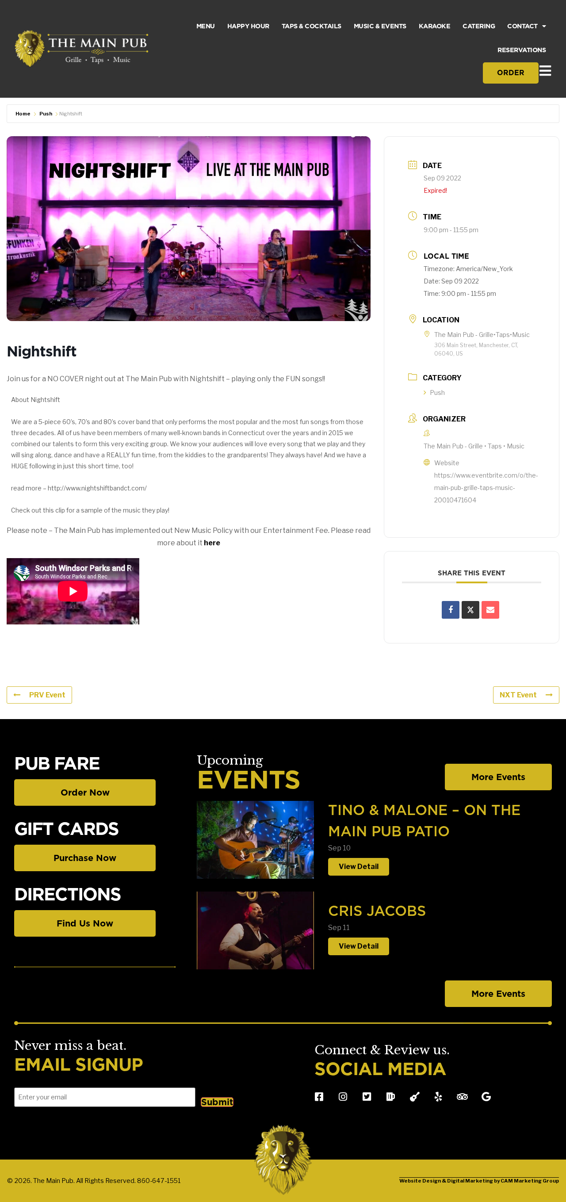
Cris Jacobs (377, 910)
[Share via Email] (490, 610)
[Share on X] (470, 610)
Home (23, 114)
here (212, 543)
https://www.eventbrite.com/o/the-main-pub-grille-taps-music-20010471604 (486, 487)
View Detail (359, 866)
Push (45, 114)
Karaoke (435, 26)
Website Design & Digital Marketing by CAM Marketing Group (479, 1181)
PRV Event (47, 695)
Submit (217, 1102)
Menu (205, 26)
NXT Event (518, 695)
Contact (522, 26)
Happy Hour (248, 26)
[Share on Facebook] (450, 610)
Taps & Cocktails (311, 26)
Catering (479, 26)
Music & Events (380, 26)
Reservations (521, 50)
